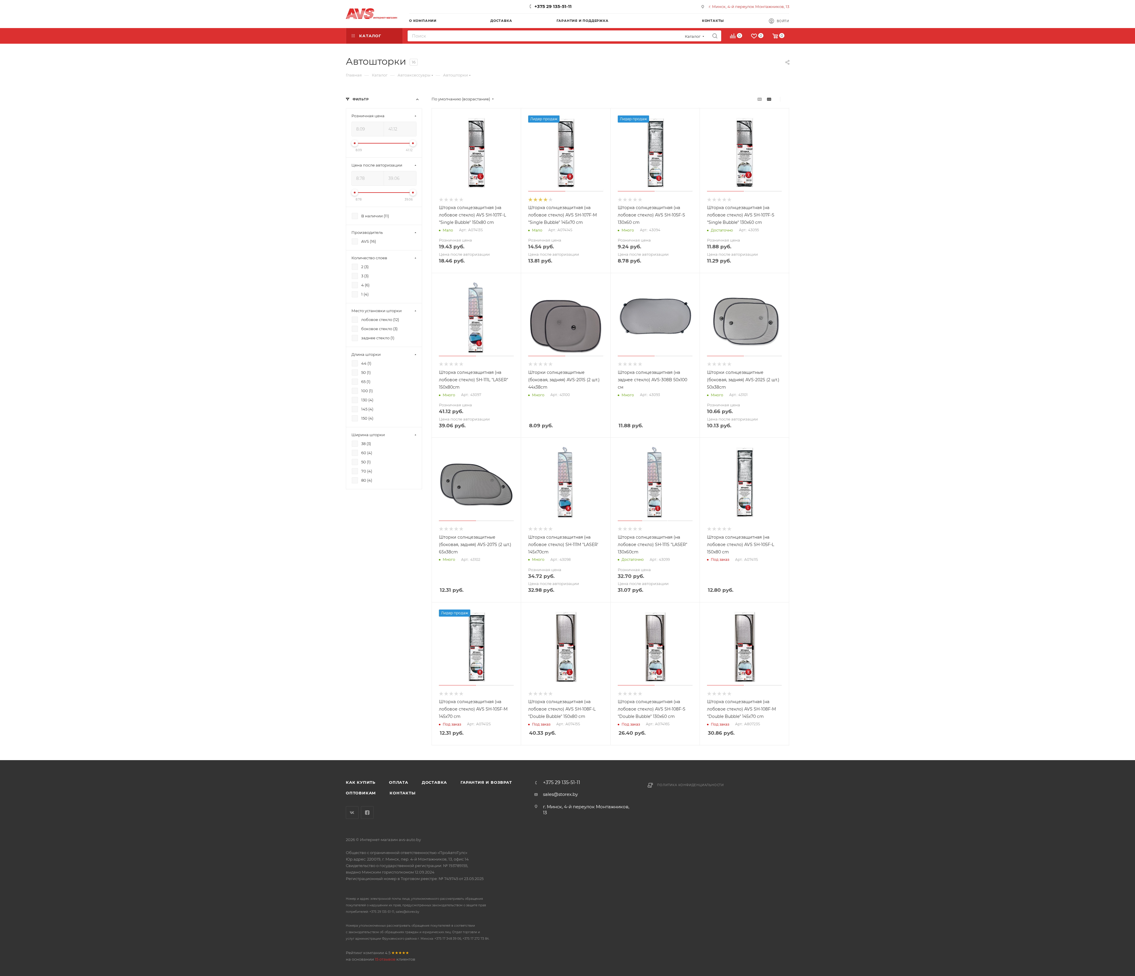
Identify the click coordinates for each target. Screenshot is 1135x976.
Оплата (398, 782)
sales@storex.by (560, 794)
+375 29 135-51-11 (553, 6)
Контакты (402, 793)
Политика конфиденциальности (690, 785)
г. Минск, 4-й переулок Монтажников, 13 (749, 6)
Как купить (360, 782)
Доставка (434, 782)
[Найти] (714, 35)
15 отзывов (385, 959)
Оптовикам (361, 793)
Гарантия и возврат (486, 782)
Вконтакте (352, 812)
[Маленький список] (759, 99)
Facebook (367, 812)
